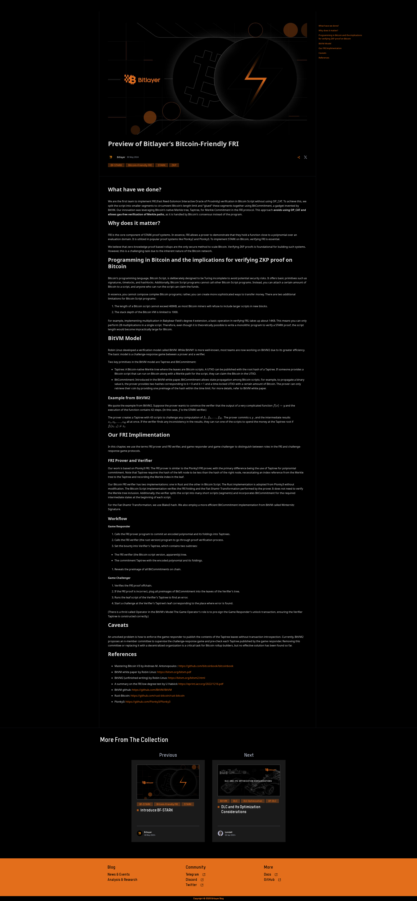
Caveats (322, 52)
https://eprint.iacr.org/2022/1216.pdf (200, 684)
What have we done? (329, 25)
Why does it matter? (328, 30)
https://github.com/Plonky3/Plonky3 (148, 701)
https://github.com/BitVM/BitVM (152, 690)
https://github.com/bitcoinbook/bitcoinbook (206, 666)
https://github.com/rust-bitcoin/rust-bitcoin (158, 695)
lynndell (228, 832)
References (324, 57)
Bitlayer (121, 157)
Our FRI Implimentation (330, 48)
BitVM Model (325, 43)
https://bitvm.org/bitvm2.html (186, 678)
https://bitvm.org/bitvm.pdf (174, 672)
